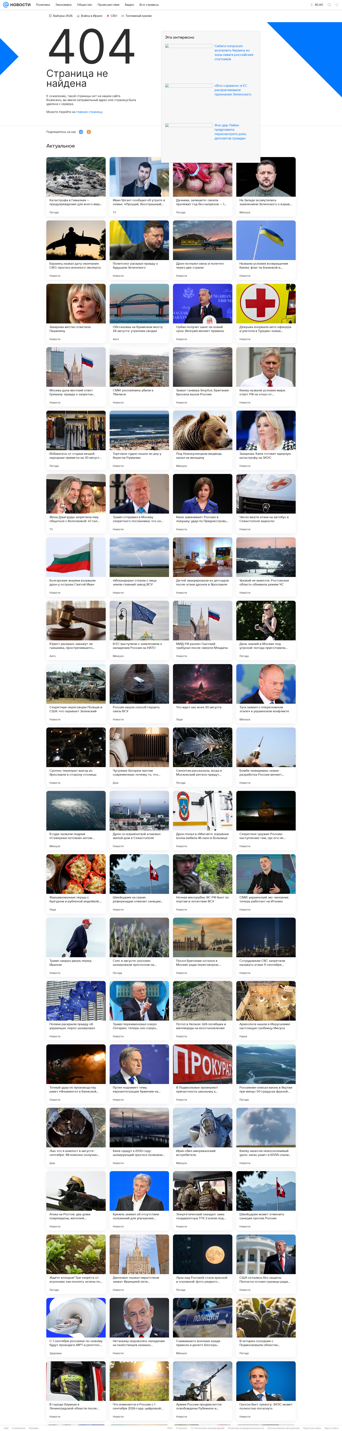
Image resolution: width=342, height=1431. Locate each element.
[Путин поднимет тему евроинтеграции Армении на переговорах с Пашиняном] (139, 1074)
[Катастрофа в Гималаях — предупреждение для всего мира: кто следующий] (76, 186)
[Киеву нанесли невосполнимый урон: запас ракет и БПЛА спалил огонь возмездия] (266, 1137)
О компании (18, 1428)
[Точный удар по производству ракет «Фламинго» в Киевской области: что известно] (76, 1074)
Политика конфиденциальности (246, 1428)
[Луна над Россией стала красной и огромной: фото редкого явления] (202, 1264)
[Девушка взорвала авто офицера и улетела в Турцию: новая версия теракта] (266, 313)
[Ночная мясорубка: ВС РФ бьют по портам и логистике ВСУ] (202, 884)
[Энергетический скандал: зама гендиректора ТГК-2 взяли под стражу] (202, 1201)
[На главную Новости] (19, 5)
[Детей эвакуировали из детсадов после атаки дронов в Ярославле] (202, 567)
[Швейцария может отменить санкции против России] (266, 1201)
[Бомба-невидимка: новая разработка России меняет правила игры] (266, 757)
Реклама (33, 1428)
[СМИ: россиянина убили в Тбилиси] (139, 377)
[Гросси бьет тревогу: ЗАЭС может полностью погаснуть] (266, 1391)
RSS (169, 1428)
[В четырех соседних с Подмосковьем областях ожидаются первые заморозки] (266, 1327)
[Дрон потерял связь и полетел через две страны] (202, 250)
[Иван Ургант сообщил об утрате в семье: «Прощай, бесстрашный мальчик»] (139, 186)
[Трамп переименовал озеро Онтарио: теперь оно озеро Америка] (139, 1010)
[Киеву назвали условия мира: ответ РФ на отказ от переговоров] (266, 377)
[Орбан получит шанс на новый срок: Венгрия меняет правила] (202, 313)
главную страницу (89, 112)
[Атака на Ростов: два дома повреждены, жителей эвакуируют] (76, 1201)
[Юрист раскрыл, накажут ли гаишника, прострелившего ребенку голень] (76, 630)
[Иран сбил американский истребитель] (202, 1137)
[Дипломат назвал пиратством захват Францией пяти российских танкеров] (139, 1264)
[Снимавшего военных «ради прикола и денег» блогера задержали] (202, 1327)
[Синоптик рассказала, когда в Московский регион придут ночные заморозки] (202, 757)
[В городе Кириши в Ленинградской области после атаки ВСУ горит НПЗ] (76, 1391)
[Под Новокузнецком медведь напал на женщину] (202, 440)
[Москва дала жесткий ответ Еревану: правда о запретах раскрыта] (76, 377)
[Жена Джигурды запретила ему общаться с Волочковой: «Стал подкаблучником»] (76, 503)
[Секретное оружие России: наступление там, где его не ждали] (266, 820)
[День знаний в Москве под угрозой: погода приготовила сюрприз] (266, 630)
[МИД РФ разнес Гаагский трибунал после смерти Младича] (202, 630)
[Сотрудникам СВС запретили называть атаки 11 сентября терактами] (266, 947)
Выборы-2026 (63, 15)
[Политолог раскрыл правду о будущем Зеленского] (139, 250)
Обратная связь (312, 1428)
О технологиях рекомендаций (207, 1428)
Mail (6, 1428)
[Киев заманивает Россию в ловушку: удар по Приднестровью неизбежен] (202, 503)
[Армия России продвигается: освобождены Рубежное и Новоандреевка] (202, 1391)
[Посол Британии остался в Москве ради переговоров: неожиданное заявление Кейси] (202, 947)
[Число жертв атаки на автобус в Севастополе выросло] (266, 503)
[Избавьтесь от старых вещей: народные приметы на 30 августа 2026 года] (76, 440)
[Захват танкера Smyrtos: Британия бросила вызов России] (202, 377)
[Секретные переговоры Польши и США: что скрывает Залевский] (76, 694)
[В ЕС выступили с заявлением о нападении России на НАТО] (139, 630)
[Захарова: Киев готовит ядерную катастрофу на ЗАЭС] (266, 440)
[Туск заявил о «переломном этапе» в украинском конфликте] (266, 694)
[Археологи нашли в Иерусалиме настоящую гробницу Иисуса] (266, 1010)
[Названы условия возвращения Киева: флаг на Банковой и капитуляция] (266, 250)
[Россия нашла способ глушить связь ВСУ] (139, 694)
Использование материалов (283, 1428)
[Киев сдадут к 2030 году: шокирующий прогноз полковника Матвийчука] (139, 1137)
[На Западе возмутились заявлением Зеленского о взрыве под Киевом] (266, 186)
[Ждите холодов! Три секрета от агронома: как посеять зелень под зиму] (76, 1264)
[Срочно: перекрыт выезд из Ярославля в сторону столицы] (76, 757)
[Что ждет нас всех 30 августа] (202, 694)
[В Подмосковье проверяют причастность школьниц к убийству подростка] (202, 1074)
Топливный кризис (138, 15)
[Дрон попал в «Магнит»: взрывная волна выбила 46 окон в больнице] (202, 820)
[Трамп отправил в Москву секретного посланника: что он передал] (139, 503)
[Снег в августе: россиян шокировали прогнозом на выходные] (139, 947)
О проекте (181, 1428)
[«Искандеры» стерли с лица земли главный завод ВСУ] (139, 567)
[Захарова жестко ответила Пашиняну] (76, 313)
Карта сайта (331, 1428)
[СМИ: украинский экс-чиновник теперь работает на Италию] (266, 884)
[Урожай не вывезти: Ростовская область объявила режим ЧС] (266, 567)
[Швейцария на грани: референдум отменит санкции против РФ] (139, 884)
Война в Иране (91, 15)
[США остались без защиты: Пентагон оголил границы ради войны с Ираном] (266, 1264)
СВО (114, 15)
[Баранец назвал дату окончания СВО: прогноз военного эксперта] (76, 250)
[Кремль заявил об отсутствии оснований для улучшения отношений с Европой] (139, 1201)
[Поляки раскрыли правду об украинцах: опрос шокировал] (76, 1010)
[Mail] (6, 5)
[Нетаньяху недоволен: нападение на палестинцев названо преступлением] (139, 1327)
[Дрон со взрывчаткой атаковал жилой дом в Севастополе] (139, 820)
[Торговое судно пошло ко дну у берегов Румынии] (139, 440)
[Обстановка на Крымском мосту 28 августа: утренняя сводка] (139, 313)
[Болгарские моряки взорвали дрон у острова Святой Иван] (76, 567)
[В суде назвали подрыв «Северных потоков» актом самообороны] (76, 820)
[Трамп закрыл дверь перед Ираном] (76, 947)
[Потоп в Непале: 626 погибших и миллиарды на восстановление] (202, 1010)
